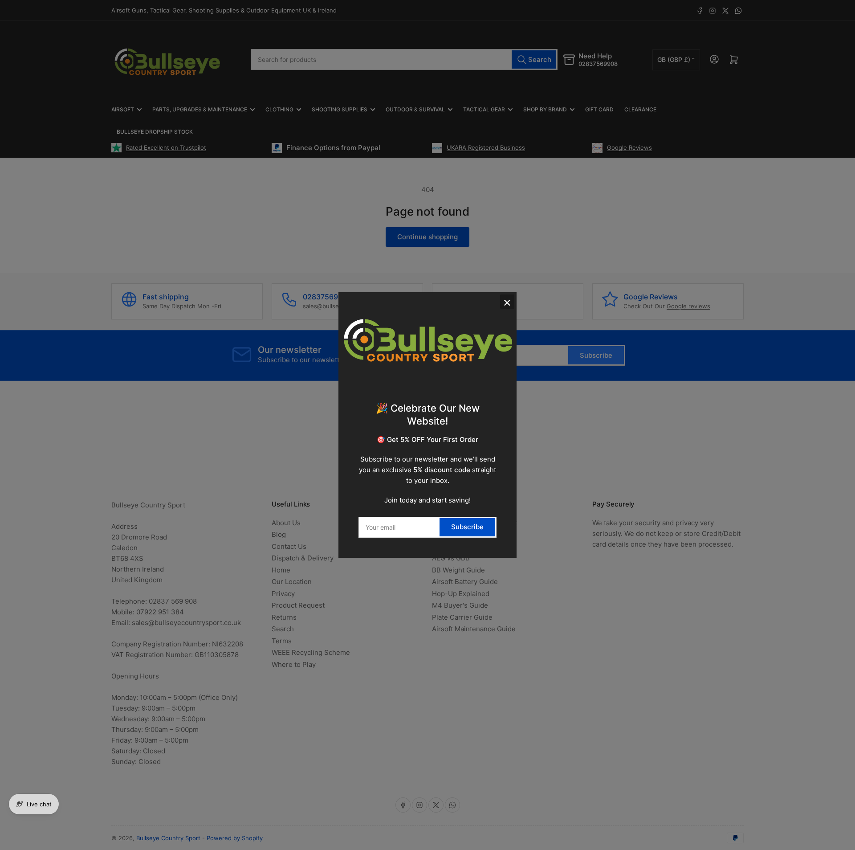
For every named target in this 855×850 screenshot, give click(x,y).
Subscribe (467, 527)
